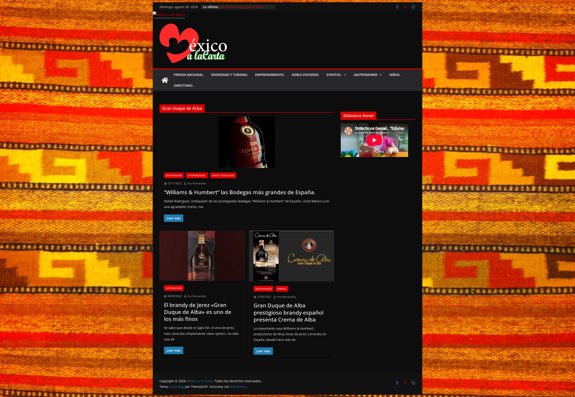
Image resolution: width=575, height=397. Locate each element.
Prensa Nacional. (189, 75)
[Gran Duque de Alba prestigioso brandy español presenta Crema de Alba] (291, 256)
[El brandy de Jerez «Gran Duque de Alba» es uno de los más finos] (202, 256)
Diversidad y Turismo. (229, 75)
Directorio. (183, 85)
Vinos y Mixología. (223, 175)
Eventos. (334, 75)
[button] (344, 75)
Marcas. (282, 288)
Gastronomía (174, 175)
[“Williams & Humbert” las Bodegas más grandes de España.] (246, 142)
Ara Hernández (196, 183)
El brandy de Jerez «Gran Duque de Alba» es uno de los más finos (197, 311)
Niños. (394, 75)
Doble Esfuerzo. (305, 75)
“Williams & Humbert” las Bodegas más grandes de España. (239, 192)
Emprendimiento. (270, 75)
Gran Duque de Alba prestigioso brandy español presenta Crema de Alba (288, 312)
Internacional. (197, 175)
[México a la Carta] (169, 14)
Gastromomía (365, 75)
